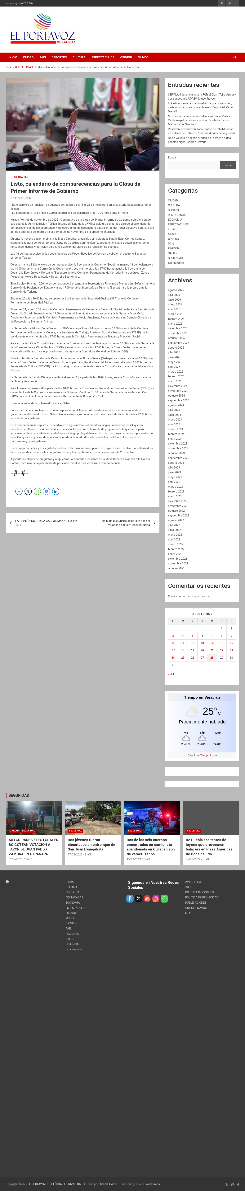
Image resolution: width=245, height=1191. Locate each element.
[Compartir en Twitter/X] (28, 491)
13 (202, 643)
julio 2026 (174, 295)
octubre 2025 (176, 338)
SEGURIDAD (175, 258)
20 (202, 650)
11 (182, 643)
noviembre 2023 (178, 448)
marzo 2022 (175, 544)
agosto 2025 (176, 347)
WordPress (153, 1184)
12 (192, 643)
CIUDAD (28, 57)
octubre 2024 (176, 395)
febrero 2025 (176, 376)
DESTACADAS (19, 177)
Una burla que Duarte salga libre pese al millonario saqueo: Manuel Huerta (125, 523)
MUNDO (143, 57)
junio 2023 (174, 472)
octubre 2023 (176, 453)
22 (221, 650)
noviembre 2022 (178, 506)
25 (182, 657)
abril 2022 (174, 539)
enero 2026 (175, 323)
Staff (30, 198)
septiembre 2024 (178, 400)
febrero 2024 (176, 434)
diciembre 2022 (177, 501)
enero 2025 (175, 381)
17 (173, 650)
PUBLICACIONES (195, 902)
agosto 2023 (176, 462)
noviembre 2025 (178, 333)
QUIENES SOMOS (196, 908)
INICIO (13, 57)
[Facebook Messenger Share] (46, 491)
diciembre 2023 (177, 443)
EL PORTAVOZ (37, 1184)
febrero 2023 (176, 491)
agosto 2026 (176, 290)
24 (173, 657)
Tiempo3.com (208, 755)
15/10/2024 (134, 859)
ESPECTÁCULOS (102, 57)
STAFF (189, 913)
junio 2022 (174, 530)
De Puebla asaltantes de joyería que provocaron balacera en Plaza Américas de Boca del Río (209, 847)
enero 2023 (175, 496)
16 (231, 643)
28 (211, 657)
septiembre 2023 (178, 458)
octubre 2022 (176, 510)
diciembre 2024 (177, 386)
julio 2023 (174, 467)
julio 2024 (174, 410)
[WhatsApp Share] (37, 491)
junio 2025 (174, 357)
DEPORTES (59, 57)
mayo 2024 (175, 419)
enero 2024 (175, 438)
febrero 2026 (176, 319)
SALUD (172, 253)
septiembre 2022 (178, 515)
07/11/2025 (18, 198)
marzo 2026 (175, 314)
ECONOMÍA (175, 219)
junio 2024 (174, 415)
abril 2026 (174, 309)
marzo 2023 (175, 486)
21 (211, 650)
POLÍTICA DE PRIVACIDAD (201, 897)
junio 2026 (174, 299)
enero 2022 (175, 554)
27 (202, 657)
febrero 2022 (176, 549)
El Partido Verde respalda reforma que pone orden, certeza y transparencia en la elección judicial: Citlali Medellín (200, 107)
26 (192, 657)
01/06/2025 (16, 859)
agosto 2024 (176, 405)
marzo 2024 (175, 429)
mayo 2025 (175, 362)
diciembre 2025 (177, 328)
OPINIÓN (126, 57)
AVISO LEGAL (194, 882)
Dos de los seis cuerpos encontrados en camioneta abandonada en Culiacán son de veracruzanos (151, 847)
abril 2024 (174, 424)
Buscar (172, 157)
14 (211, 643)
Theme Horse (108, 1184)
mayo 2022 (175, 534)
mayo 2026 (175, 304)
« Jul (171, 674)
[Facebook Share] (19, 491)
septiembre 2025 (178, 343)
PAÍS (42, 57)
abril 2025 (174, 367)
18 (182, 650)
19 (192, 650)
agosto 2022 (176, 520)
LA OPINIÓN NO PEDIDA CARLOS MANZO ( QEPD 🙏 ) (46, 523)
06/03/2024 (193, 859)
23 (231, 650)
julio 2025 (174, 352)
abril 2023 (174, 482)
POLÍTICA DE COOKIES (199, 892)
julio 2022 (174, 525)
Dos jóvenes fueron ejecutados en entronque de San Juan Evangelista (91, 844)
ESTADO (173, 229)
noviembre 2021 (178, 563)
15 (221, 643)
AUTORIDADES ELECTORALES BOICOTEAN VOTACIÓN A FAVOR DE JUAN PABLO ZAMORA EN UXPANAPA (33, 847)
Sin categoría (176, 263)
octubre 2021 (176, 568)
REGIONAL (174, 248)
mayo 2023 (175, 477)
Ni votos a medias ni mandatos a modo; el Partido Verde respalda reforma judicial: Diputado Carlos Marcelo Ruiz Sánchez (199, 120)
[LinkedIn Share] (55, 491)
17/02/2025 (75, 854)
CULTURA (79, 57)
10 (173, 643)
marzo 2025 (175, 371)
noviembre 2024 (178, 391)
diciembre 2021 (177, 558)
